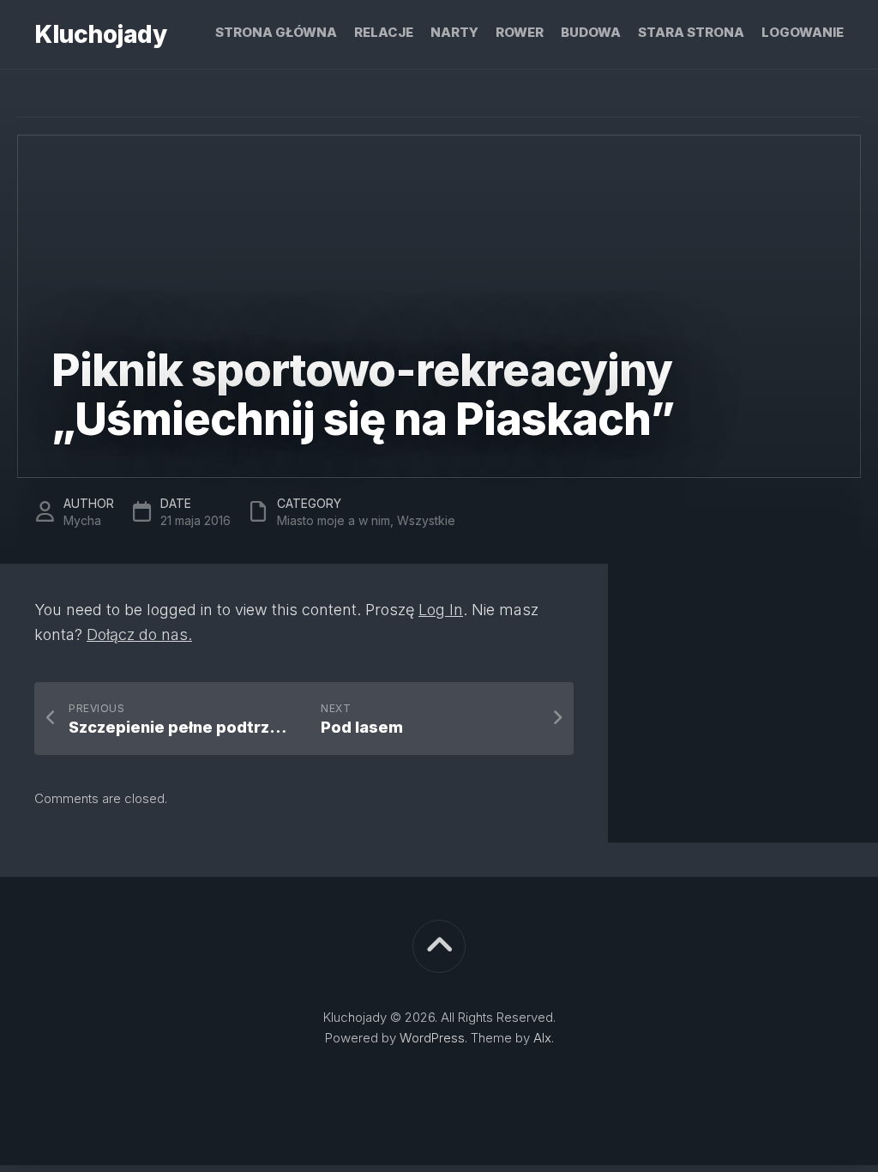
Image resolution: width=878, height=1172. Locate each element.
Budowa (591, 32)
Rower (520, 32)
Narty (454, 32)
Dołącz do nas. (139, 634)
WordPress (432, 1038)
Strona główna (276, 32)
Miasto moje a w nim (333, 520)
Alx (542, 1038)
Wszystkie (426, 520)
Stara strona (691, 32)
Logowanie (802, 32)
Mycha (82, 520)
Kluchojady (100, 34)
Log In (440, 610)
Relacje (383, 32)
